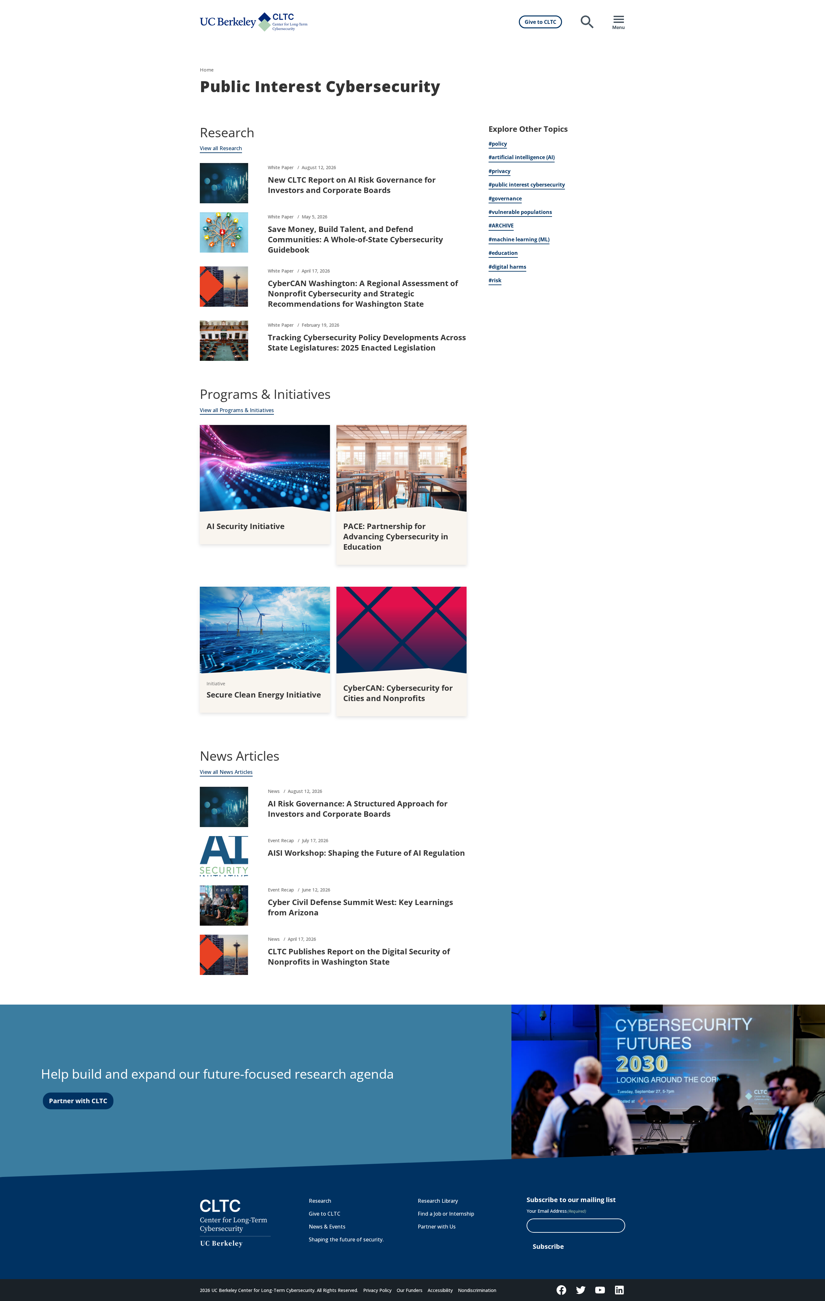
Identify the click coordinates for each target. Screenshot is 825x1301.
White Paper (281, 167)
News (274, 791)
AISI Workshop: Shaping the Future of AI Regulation (366, 852)
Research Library (438, 1200)
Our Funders (409, 1290)
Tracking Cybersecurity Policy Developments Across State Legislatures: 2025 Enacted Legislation (367, 342)
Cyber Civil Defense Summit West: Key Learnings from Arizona (360, 907)
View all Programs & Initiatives (237, 410)
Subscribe (548, 1246)
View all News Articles (226, 772)
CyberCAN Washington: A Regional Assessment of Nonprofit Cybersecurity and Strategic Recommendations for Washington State (363, 293)
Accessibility (440, 1290)
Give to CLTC (540, 21)
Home (207, 70)
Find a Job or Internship (446, 1213)
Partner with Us (437, 1226)
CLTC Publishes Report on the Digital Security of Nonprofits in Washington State (359, 956)
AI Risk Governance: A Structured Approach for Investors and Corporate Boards (358, 808)
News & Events (327, 1226)
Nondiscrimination (477, 1290)
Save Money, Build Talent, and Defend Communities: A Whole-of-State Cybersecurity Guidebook (355, 239)
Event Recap (281, 840)
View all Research (221, 148)
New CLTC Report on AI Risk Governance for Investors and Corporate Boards (352, 184)
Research (320, 1200)
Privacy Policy (377, 1290)
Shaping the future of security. (346, 1239)
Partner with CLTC (78, 1100)
